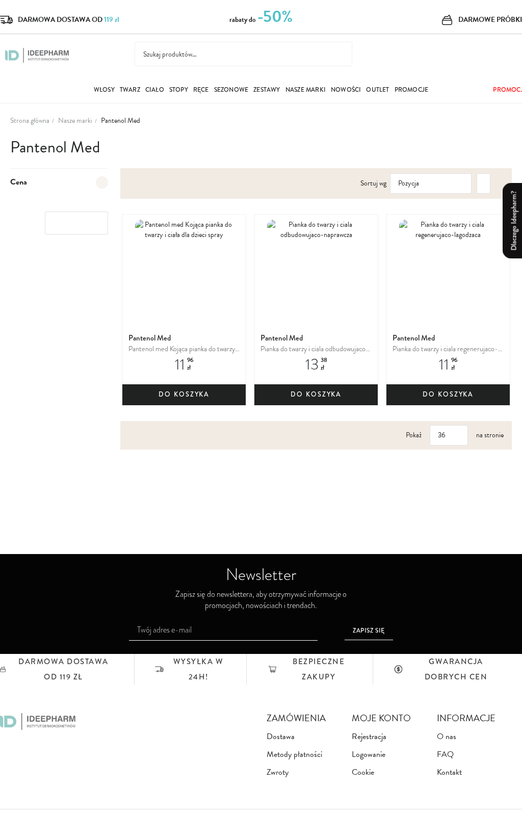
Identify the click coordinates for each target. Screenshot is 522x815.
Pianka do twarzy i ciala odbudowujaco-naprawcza (314, 349)
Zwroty (278, 772)
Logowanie (368, 754)
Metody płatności (294, 754)
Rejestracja (369, 737)
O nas (446, 737)
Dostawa (281, 737)
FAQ (445, 754)
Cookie (363, 772)
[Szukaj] (337, 54)
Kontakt (449, 772)
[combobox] (243, 54)
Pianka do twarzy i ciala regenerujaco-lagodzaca (445, 349)
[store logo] (37, 55)
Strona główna (29, 121)
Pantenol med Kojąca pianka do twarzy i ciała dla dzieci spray (183, 349)
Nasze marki (75, 121)
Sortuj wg (373, 183)
